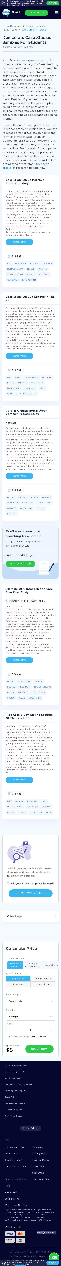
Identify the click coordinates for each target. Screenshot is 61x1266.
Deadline (10, 1010)
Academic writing (15, 965)
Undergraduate (43, 978)
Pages (9, 1024)
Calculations (51, 965)
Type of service (15, 958)
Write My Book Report (15, 1091)
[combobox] (30, 1001)
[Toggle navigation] (56, 12)
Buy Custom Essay (13, 1078)
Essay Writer (10, 1097)
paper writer (34, 60)
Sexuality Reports (17, 928)
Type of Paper (13, 994)
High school (18, 978)
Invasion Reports (41, 928)
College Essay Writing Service (19, 1084)
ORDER (53, 3)
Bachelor (18, 984)
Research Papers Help (15, 1072)
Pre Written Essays (13, 1116)
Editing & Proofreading (32, 965)
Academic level (14, 973)
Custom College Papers (15, 1110)
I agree (52, 1263)
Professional (42, 984)
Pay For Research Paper (16, 1065)
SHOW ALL (28, 1128)
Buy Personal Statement (16, 1103)
